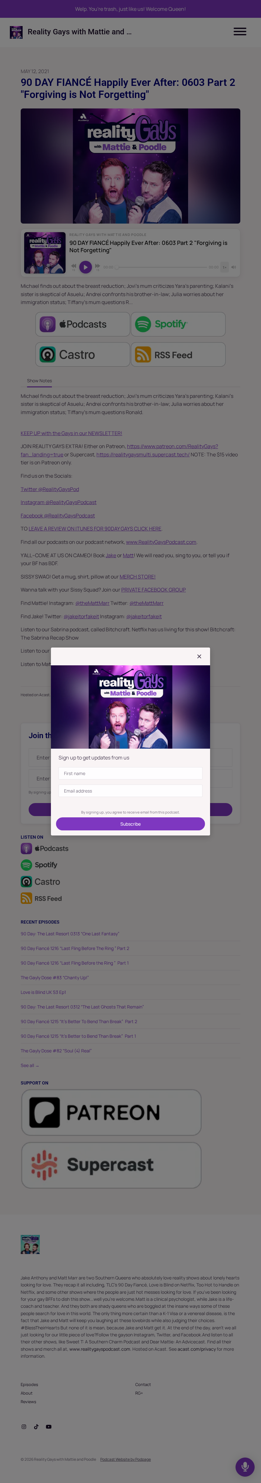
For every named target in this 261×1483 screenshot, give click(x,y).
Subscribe (130, 824)
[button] (199, 656)
